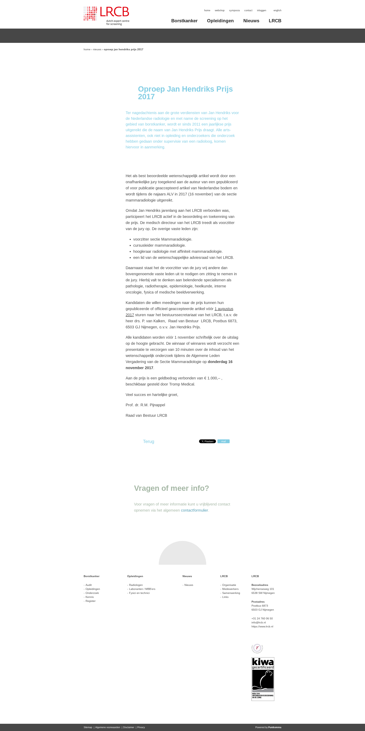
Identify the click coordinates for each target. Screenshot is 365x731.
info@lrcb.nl (259, 622)
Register (91, 600)
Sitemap (88, 727)
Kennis (90, 596)
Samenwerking (231, 592)
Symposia (234, 10)
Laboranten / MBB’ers (142, 588)
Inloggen (261, 10)
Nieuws (251, 20)
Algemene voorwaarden (107, 727)
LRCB (275, 20)
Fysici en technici (139, 592)
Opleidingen (220, 20)
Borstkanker (184, 20)
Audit (89, 584)
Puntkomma (274, 727)
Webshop (220, 10)
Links (225, 596)
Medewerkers (230, 588)
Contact (248, 10)
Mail (223, 441)
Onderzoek (92, 592)
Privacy (141, 727)
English (277, 10)
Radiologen (136, 584)
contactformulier (194, 510)
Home (207, 10)
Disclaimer (128, 727)
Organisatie (229, 584)
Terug (148, 441)
